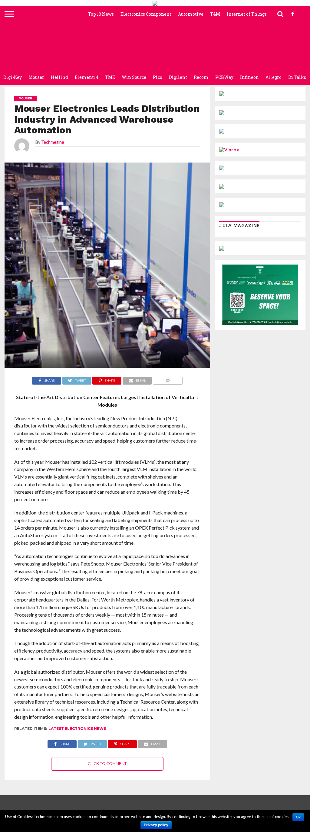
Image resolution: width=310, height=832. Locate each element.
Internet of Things (247, 14)
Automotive (190, 14)
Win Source (134, 77)
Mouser (36, 77)
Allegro (273, 77)
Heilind (59, 77)
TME (110, 77)
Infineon (249, 77)
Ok (298, 817)
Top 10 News (101, 14)
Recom (201, 77)
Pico (157, 77)
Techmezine (52, 142)
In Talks (297, 77)
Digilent (178, 77)
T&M (215, 14)
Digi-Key (12, 77)
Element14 (86, 77)
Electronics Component (145, 14)
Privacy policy (156, 825)
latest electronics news (77, 728)
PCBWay (224, 77)
